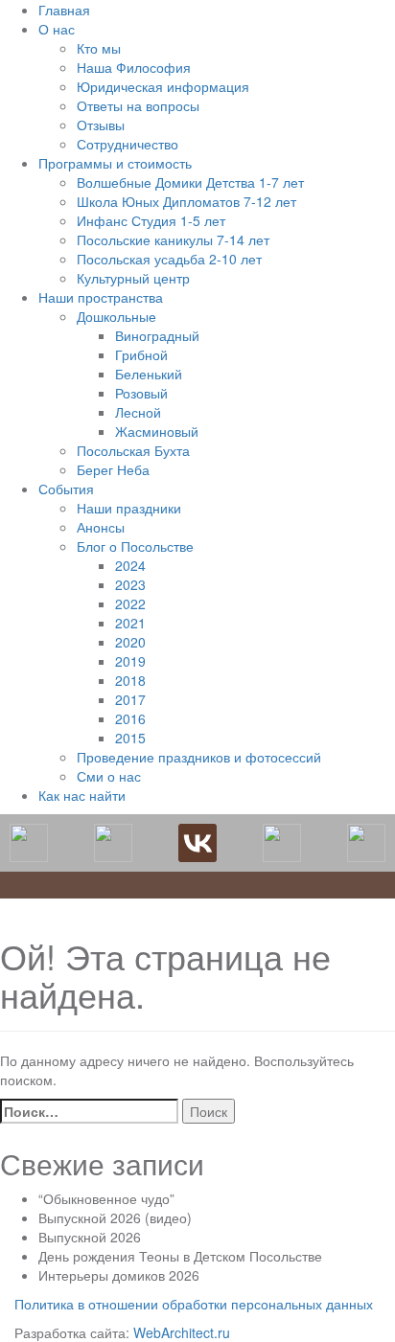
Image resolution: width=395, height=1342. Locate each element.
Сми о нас (109, 775)
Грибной (141, 354)
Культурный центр (133, 277)
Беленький (148, 373)
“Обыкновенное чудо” (106, 1198)
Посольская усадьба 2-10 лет (169, 258)
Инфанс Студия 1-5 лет (151, 220)
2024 (130, 565)
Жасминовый (156, 431)
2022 (130, 603)
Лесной (138, 411)
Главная (64, 9)
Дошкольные (116, 316)
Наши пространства (100, 297)
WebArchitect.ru (181, 1332)
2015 (130, 737)
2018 (130, 680)
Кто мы (99, 47)
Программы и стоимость (115, 162)
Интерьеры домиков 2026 (118, 1275)
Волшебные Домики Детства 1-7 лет (190, 182)
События (66, 488)
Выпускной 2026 (89, 1236)
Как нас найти (82, 795)
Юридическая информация (163, 86)
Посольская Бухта (133, 450)
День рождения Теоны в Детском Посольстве (180, 1255)
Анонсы (101, 526)
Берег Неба (113, 469)
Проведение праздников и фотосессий (199, 756)
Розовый (141, 392)
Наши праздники (129, 507)
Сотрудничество (127, 143)
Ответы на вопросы (138, 105)
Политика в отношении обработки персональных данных (193, 1303)
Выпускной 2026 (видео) (115, 1217)
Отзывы (101, 124)
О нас (56, 28)
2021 (130, 622)
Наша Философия (134, 67)
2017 (130, 699)
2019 (130, 661)
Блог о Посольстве (135, 546)
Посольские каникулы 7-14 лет (173, 239)
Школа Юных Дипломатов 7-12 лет (186, 201)
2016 (130, 718)
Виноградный (157, 335)
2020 (130, 641)
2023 (130, 584)
